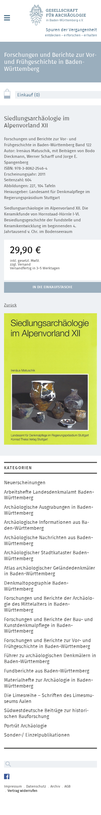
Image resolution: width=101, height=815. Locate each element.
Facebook (7, 777)
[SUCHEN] (7, 764)
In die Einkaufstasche (52, 287)
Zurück (10, 305)
